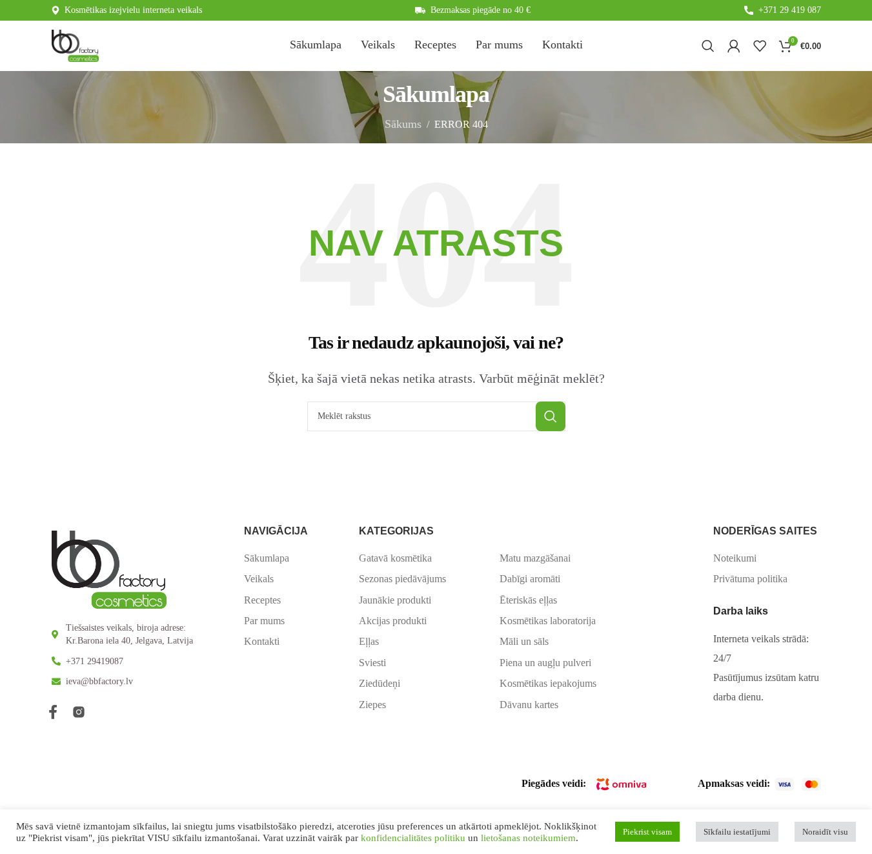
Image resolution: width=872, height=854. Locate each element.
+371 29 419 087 (789, 10)
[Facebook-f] (53, 712)
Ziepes (372, 704)
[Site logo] (75, 44)
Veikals (259, 578)
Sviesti (372, 662)
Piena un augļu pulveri (545, 662)
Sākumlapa (266, 558)
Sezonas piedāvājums (402, 578)
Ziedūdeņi (379, 683)
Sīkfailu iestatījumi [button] (737, 832)
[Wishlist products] (760, 46)
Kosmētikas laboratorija (548, 620)
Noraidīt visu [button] (825, 832)
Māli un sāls (524, 641)
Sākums (403, 123)
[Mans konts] (734, 46)
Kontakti (261, 641)
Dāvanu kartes (529, 704)
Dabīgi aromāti (530, 578)
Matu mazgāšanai (535, 558)
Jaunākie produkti (395, 600)
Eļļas (369, 641)
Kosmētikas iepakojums (548, 683)
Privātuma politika (750, 578)
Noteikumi (734, 558)
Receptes (262, 600)
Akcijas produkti (393, 620)
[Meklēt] (708, 46)
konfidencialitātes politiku (413, 838)
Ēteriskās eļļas (528, 600)
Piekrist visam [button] (647, 832)
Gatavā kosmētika (395, 558)
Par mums (264, 620)
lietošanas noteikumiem (528, 838)
